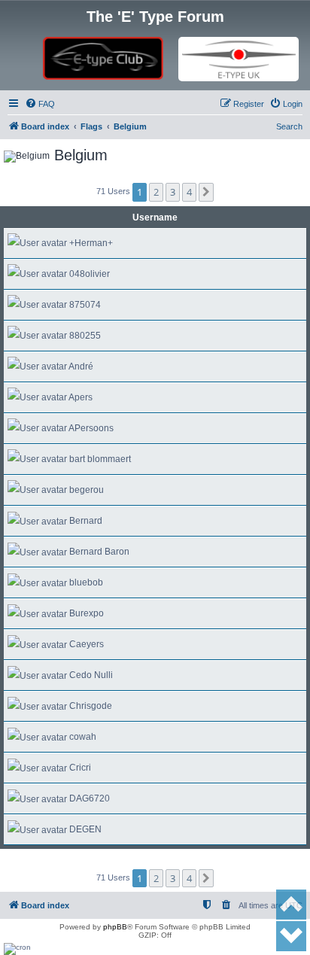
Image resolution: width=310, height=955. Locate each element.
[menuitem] (40, 104)
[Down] (291, 936)
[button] (206, 192)
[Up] (291, 905)
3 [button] (172, 192)
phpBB (115, 927)
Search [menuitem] (289, 126)
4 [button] (189, 192)
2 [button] (156, 192)
